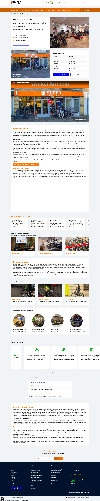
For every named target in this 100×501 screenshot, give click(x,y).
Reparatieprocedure (55, 472)
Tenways (13, 482)
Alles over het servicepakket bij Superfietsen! (26, 164)
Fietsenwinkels (64, 10)
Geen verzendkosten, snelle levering (19, 6)
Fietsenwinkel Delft (35, 473)
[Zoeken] (73, 3)
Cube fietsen (13, 473)
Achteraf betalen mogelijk (42, 6)
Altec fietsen (13, 469)
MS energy (13, 477)
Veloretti (12, 483)
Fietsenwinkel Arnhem (35, 470)
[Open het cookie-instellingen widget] (2, 498)
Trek (31, 267)
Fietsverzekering (34, 482)
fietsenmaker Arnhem (54, 171)
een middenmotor (31, 412)
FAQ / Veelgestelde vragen (57, 469)
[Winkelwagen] (87, 3)
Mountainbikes (35, 10)
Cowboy (12, 475)
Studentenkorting (34, 478)
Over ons (33, 488)
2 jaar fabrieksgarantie (61, 6)
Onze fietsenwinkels (35, 469)
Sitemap (87, 497)
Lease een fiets (34, 483)
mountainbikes (78, 221)
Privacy (78, 497)
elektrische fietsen (28, 135)
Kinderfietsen (28, 10)
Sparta (34, 267)
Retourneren (53, 477)
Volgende (52, 373)
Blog (32, 485)
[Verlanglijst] (84, 3)
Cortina (56, 267)
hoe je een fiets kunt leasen (35, 149)
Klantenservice (86, 10)
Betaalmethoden (54, 480)
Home (12, 13)
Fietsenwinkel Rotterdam (36, 475)
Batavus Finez (47, 267)
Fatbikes (54, 10)
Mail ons (21, 44)
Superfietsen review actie (36, 480)
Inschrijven (58, 458)
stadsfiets (15, 135)
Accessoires (43, 10)
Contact (52, 482)
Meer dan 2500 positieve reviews (82, 6)
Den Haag (21, 442)
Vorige (48, 373)
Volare (12, 485)
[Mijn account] (81, 3)
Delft (25, 442)
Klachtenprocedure (55, 483)
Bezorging (53, 478)
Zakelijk (70, 10)
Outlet (58, 10)
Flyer (52, 267)
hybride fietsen (56, 221)
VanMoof (13, 478)
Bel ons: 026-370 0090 (61, 74)
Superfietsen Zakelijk (35, 477)
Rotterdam (15, 442)
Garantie (52, 473)
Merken (48, 10)
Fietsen (21, 10)
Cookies (82, 497)
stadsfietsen (39, 221)
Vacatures (33, 487)
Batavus (38, 267)
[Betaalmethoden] (82, 492)
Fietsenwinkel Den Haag (36, 472)
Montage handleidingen (56, 470)
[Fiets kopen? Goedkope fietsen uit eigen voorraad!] (16, 3)
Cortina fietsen (14, 472)
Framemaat (53, 475)
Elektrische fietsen (15, 10)
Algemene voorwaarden (70, 497)
